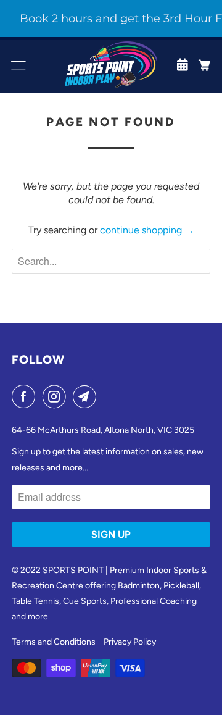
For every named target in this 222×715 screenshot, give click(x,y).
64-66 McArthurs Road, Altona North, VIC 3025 (103, 430)
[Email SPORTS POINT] (87, 396)
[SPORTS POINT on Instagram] (57, 396)
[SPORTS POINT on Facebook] (26, 396)
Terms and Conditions (54, 642)
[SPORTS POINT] (111, 65)
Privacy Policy (130, 642)
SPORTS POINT (73, 570)
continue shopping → (147, 230)
